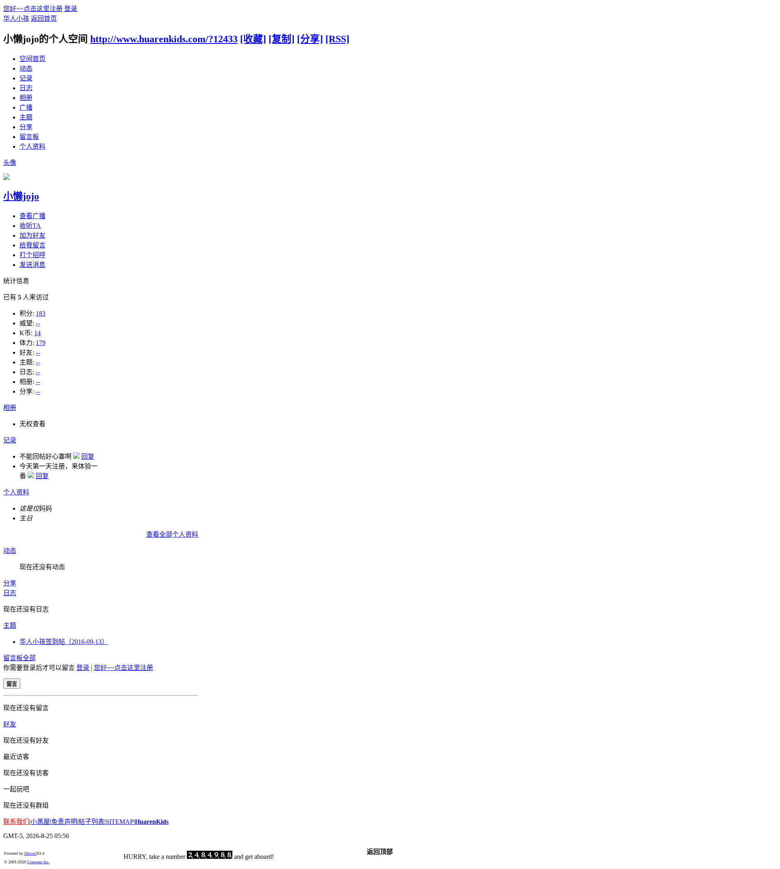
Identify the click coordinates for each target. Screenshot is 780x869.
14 (37, 332)
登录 (70, 8)
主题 (26, 117)
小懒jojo (21, 196)
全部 (29, 657)
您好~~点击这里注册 (33, 8)
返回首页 (44, 18)
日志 (26, 88)
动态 (26, 68)
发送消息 (33, 264)
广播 (26, 107)
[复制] (282, 39)
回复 (87, 456)
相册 (26, 97)
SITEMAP (120, 821)
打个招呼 (33, 254)
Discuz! (30, 853)
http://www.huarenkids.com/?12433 (164, 39)
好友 (9, 724)
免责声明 (64, 821)
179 (41, 342)
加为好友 (33, 235)
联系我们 (16, 821)
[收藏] (253, 39)
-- (38, 323)
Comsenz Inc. (38, 862)
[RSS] (337, 39)
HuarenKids (152, 821)
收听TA (30, 225)
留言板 (29, 136)
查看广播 (33, 215)
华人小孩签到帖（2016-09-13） (64, 641)
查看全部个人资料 (172, 534)
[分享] (310, 39)
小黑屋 (40, 821)
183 (41, 313)
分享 (26, 127)
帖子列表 (91, 821)
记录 (26, 78)
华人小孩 (16, 18)
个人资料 (33, 146)
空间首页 (33, 58)
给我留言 (33, 245)
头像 (9, 162)
